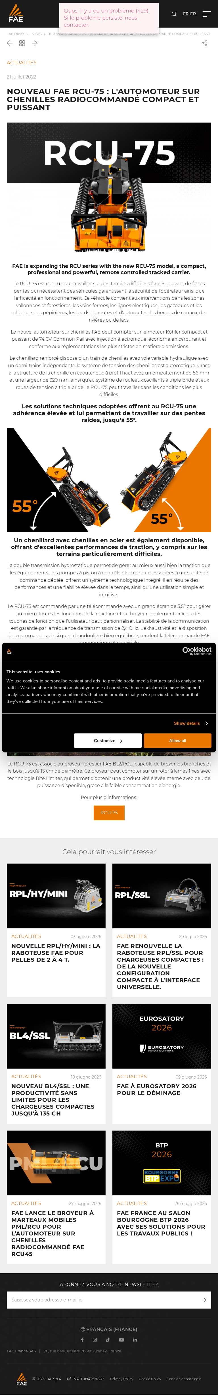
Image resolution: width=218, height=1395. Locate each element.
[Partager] (204, 43)
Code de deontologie (184, 1379)
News (37, 34)
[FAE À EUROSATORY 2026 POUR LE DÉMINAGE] (161, 1064)
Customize (104, 740)
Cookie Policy (150, 1379)
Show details (187, 723)
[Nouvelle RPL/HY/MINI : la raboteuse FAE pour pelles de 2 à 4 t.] (56, 930)
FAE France (15, 34)
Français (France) (111, 1329)
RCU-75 (109, 813)
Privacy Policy (121, 1379)
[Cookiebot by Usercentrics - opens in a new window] (186, 651)
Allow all (177, 740)
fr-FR (189, 13)
